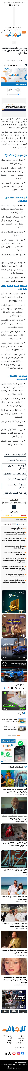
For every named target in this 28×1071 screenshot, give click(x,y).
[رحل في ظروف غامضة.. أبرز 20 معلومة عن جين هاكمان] (11, 65)
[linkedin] (23, 688)
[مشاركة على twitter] (16, 5)
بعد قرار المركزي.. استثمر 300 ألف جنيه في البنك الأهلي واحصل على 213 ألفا (13, 540)
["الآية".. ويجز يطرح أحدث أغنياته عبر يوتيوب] (14, 859)
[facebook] (12, 688)
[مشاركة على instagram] (14, 5)
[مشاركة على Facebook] (22, 1053)
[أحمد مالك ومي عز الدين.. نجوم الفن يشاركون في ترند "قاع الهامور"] (14, 778)
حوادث (9, 1042)
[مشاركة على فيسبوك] (12, 5)
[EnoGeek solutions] (14, 1067)
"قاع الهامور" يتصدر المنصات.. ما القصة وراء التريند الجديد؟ (15, 575)
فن (14, 42)
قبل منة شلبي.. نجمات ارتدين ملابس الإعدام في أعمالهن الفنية (15, 844)
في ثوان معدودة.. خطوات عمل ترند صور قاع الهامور (14, 553)
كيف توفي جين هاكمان (15, 474)
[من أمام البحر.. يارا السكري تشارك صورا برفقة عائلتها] (14, 886)
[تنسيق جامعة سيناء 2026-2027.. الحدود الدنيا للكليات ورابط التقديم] (22, 729)
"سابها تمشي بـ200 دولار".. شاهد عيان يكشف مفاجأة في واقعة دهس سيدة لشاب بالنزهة (14, 560)
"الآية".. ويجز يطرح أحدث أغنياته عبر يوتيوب (15, 871)
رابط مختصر (14, 500)
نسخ (14, 507)
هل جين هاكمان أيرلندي (15, 493)
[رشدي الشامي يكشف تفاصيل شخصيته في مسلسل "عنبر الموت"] (14, 805)
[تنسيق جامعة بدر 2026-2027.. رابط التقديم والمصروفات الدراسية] (22, 721)
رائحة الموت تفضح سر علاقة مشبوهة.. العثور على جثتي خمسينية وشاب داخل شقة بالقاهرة (13, 568)
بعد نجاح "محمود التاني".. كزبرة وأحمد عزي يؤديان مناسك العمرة (14, 924)
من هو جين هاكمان (17, 460)
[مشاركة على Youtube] (14, 1053)
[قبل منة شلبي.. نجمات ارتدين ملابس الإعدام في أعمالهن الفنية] (14, 832)
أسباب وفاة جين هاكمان (15, 455)
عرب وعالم (20, 1042)
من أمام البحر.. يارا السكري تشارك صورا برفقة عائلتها (14, 898)
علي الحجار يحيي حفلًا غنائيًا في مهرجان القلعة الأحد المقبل (14, 951)
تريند (20, 713)
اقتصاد (21, 1040)
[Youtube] (8, 688)
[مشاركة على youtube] (10, 5)
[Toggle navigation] (24, 32)
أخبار (22, 1035)
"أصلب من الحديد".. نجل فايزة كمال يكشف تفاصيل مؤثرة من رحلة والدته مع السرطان (15, 980)
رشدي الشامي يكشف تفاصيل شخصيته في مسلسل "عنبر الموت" (14, 817)
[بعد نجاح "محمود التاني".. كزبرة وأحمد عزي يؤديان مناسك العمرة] (14, 913)
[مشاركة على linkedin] (18, 5)
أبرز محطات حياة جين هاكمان (17, 466)
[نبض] (4, 688)
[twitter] (19, 688)
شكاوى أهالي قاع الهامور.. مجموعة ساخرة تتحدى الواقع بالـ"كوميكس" (14, 533)
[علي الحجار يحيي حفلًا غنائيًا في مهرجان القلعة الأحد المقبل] (14, 939)
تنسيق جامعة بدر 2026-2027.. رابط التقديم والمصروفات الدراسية (9, 721)
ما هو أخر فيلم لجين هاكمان (17, 486)
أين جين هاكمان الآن (17, 479)
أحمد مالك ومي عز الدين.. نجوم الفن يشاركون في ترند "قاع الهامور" (15, 790)
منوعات (21, 1038)
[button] (18, 735)
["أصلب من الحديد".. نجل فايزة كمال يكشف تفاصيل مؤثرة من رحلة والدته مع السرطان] (14, 966)
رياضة (10, 1040)
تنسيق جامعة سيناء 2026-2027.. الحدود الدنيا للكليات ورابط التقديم (10, 729)
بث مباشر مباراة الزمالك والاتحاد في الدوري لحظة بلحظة (14, 547)
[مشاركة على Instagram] (18, 1053)
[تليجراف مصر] (12, 34)
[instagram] (16, 688)
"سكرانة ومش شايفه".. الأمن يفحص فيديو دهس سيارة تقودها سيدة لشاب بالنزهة (14, 582)
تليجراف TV (8, 1035)
